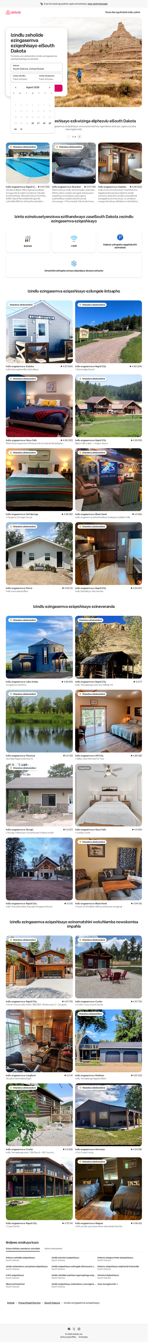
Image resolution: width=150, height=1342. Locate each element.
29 (50, 123)
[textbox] (23, 79)
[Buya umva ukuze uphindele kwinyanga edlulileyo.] (16, 87)
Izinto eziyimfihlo (68, 1337)
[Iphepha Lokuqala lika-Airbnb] (13, 12)
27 (38, 123)
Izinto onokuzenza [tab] (53, 1248)
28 (44, 123)
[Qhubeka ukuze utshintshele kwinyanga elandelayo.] (49, 87)
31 (21, 129)
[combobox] (36, 69)
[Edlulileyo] (68, 136)
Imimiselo (83, 1337)
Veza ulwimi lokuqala (98, 3)
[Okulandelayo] (79, 136)
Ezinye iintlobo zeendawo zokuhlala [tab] (23, 1248)
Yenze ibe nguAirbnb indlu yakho (122, 12)
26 (32, 123)
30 (15, 129)
